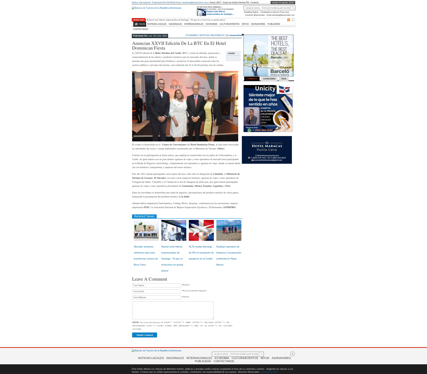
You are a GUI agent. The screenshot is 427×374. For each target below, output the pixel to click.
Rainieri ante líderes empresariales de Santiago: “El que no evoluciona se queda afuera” (186, 20)
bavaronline (236, 35)
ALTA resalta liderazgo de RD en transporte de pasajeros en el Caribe (201, 252)
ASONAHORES (258, 23)
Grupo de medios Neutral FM (236, 2)
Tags (283, 79)
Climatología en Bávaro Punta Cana (274, 12)
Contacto (254, 2)
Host (275, 372)
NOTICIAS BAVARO (226, 9)
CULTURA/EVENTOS (230, 23)
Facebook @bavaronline (255, 15)
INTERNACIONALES (193, 23)
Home (142, 23)
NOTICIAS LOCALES (156, 23)
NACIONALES (175, 23)
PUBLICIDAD (274, 23)
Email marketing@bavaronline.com (281, 15)
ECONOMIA (211, 9)
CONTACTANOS (140, 29)
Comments (252, 79)
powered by (266, 372)
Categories (269, 79)
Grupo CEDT (215, 2)
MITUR (245, 23)
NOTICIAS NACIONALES (212, 35)
